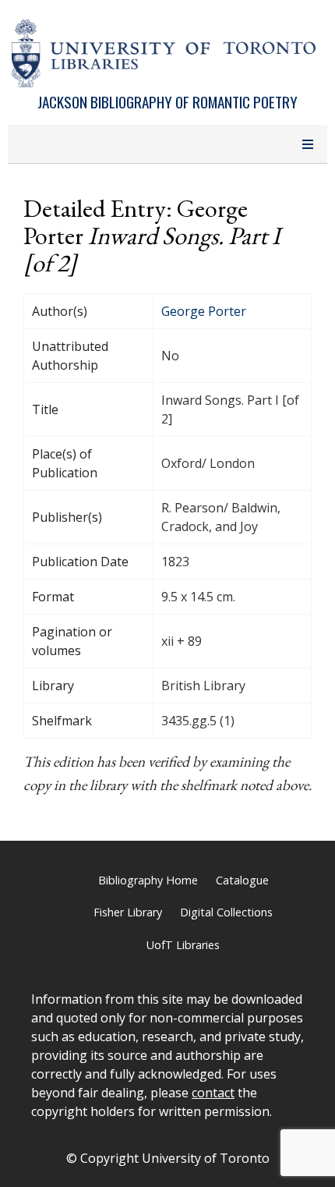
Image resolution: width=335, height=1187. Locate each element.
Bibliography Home (148, 880)
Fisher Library (127, 912)
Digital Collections (226, 912)
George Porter (203, 311)
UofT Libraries (183, 944)
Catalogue (242, 880)
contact (213, 1092)
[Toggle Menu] (307, 144)
